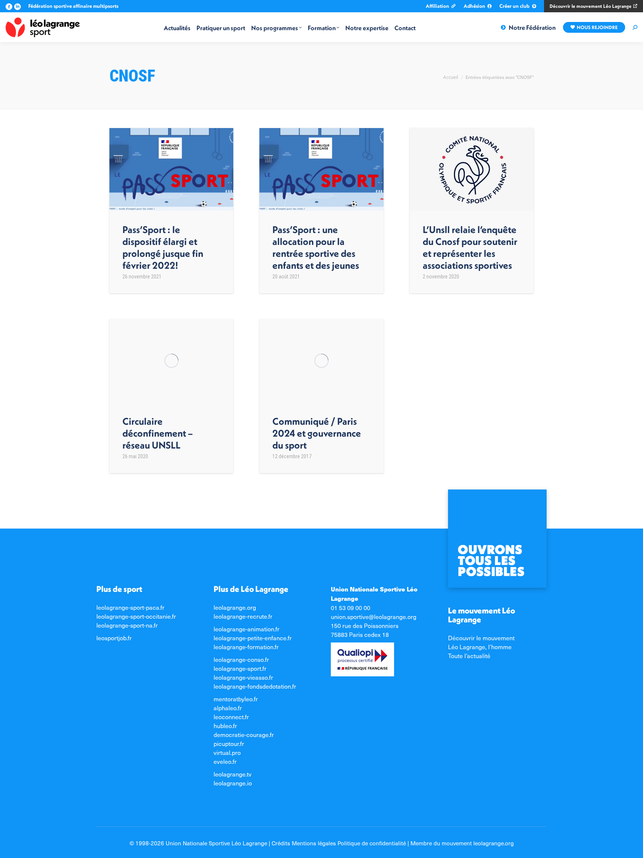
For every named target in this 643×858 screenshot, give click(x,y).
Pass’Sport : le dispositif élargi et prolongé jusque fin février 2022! (162, 247)
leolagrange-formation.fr (246, 646)
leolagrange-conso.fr (241, 659)
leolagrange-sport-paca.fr (130, 607)
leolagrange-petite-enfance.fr (253, 637)
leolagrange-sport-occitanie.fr (136, 616)
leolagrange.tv (233, 773)
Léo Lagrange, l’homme (480, 646)
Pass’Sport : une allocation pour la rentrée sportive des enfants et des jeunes (315, 247)
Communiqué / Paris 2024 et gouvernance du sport (316, 433)
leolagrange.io (233, 782)
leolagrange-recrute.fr (243, 616)
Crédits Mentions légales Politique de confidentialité (339, 843)
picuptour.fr (229, 743)
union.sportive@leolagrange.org (373, 616)
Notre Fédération (532, 27)
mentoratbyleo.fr (236, 698)
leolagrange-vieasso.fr (243, 677)
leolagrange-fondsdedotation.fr (255, 686)
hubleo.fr (225, 725)
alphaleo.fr (228, 707)
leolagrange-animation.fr (246, 628)
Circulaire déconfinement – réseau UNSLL (157, 433)
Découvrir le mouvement (481, 637)
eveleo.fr (225, 761)
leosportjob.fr (114, 637)
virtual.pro (227, 752)
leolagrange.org (235, 607)
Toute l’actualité (469, 655)
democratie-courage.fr (244, 734)
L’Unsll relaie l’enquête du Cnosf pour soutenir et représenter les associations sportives (470, 247)
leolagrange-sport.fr (240, 668)
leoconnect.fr (231, 716)
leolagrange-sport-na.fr (127, 625)
